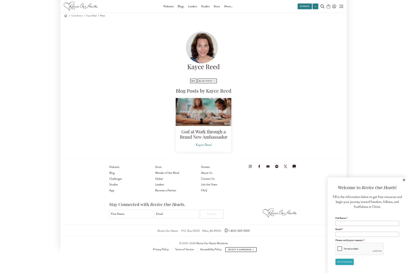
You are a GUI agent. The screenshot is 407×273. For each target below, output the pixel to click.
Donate (305, 6)
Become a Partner (165, 190)
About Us (206, 172)
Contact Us (208, 178)
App (111, 190)
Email (159, 214)
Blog (112, 172)
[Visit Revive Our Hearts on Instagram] (250, 166)
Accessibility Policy (210, 249)
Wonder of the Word (167, 172)
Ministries (212, 243)
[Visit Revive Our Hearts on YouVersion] (294, 166)
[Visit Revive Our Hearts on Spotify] (276, 166)
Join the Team (209, 184)
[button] (340, 6)
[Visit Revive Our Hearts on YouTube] (267, 166)
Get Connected (344, 261)
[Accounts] (334, 6)
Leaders (192, 6)
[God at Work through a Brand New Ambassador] (203, 112)
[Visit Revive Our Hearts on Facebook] (259, 166)
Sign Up (212, 214)
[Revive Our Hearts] (81, 6)
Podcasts (168, 6)
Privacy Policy (161, 249)
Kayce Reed (91, 15)
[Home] (66, 15)
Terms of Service (184, 249)
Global (159, 178)
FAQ (204, 190)
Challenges (115, 178)
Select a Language (240, 249)
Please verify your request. (350, 240)
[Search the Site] (322, 6)
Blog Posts (207, 81)
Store (217, 6)
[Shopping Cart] (328, 6)
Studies (205, 6)
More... (228, 6)
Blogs (181, 6)
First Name (117, 214)
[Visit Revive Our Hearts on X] (285, 166)
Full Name (341, 218)
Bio (193, 81)
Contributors (77, 15)
